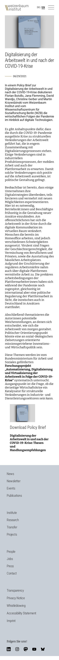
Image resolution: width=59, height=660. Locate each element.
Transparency (15, 590)
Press (10, 566)
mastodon (26, 649)
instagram (17, 649)
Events (11, 488)
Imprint (11, 621)
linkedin (9, 649)
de (38, 7)
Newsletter (13, 481)
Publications (14, 496)
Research (13, 520)
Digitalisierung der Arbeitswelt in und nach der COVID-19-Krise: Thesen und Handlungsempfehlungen (29, 443)
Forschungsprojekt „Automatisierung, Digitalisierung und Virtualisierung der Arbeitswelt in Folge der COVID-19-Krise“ (29, 373)
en (43, 7)
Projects (12, 534)
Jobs (10, 559)
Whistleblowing (16, 606)
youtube (34, 649)
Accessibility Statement (21, 613)
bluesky (43, 649)
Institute (12, 513)
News (10, 474)
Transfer (12, 527)
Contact (12, 573)
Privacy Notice (16, 598)
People (11, 552)
